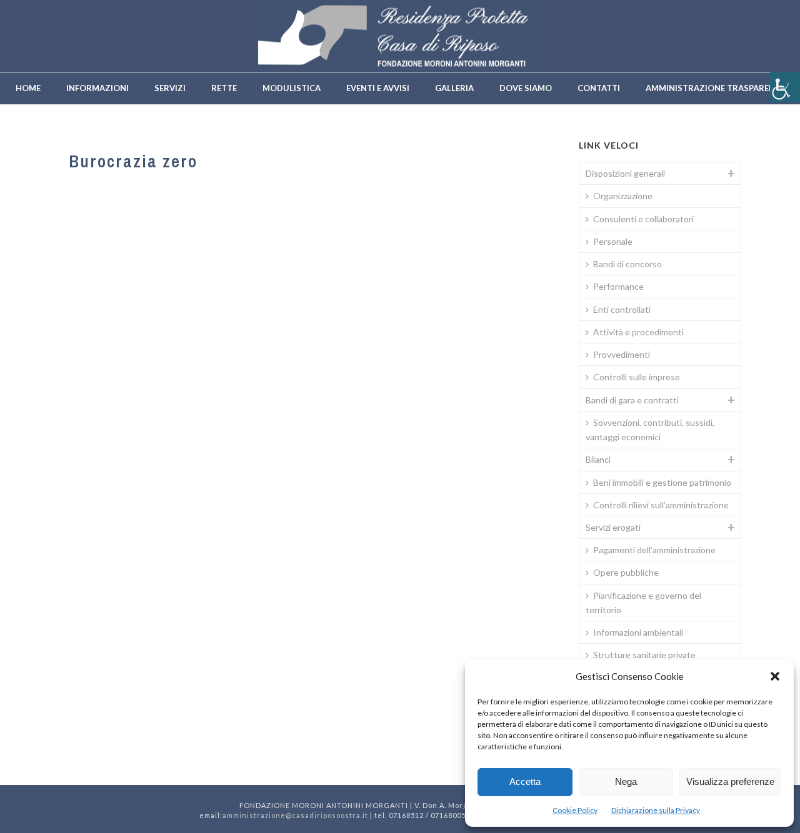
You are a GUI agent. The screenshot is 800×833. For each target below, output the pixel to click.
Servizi (170, 88)
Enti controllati (622, 309)
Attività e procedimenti (638, 332)
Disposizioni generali (625, 173)
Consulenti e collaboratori (643, 219)
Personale (612, 241)
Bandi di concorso (627, 264)
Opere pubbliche (626, 572)
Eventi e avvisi (377, 88)
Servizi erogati (613, 527)
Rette (224, 88)
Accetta (525, 781)
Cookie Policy (575, 810)
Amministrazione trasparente (715, 88)
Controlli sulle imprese (636, 377)
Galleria (454, 88)
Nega (626, 781)
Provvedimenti (621, 354)
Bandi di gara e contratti (632, 400)
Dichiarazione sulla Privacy (655, 810)
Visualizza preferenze (730, 781)
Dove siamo (525, 88)
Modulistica (291, 88)
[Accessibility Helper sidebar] (785, 87)
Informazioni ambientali (638, 632)
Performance (618, 286)
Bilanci (598, 459)
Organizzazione (622, 195)
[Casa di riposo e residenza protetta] (400, 36)
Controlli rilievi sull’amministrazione (661, 505)
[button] (775, 676)
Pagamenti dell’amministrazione (654, 550)
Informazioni (97, 88)
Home (28, 88)
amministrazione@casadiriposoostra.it (295, 815)
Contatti (599, 88)
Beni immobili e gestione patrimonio (662, 482)
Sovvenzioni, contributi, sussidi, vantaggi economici (650, 429)
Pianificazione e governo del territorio (643, 602)
